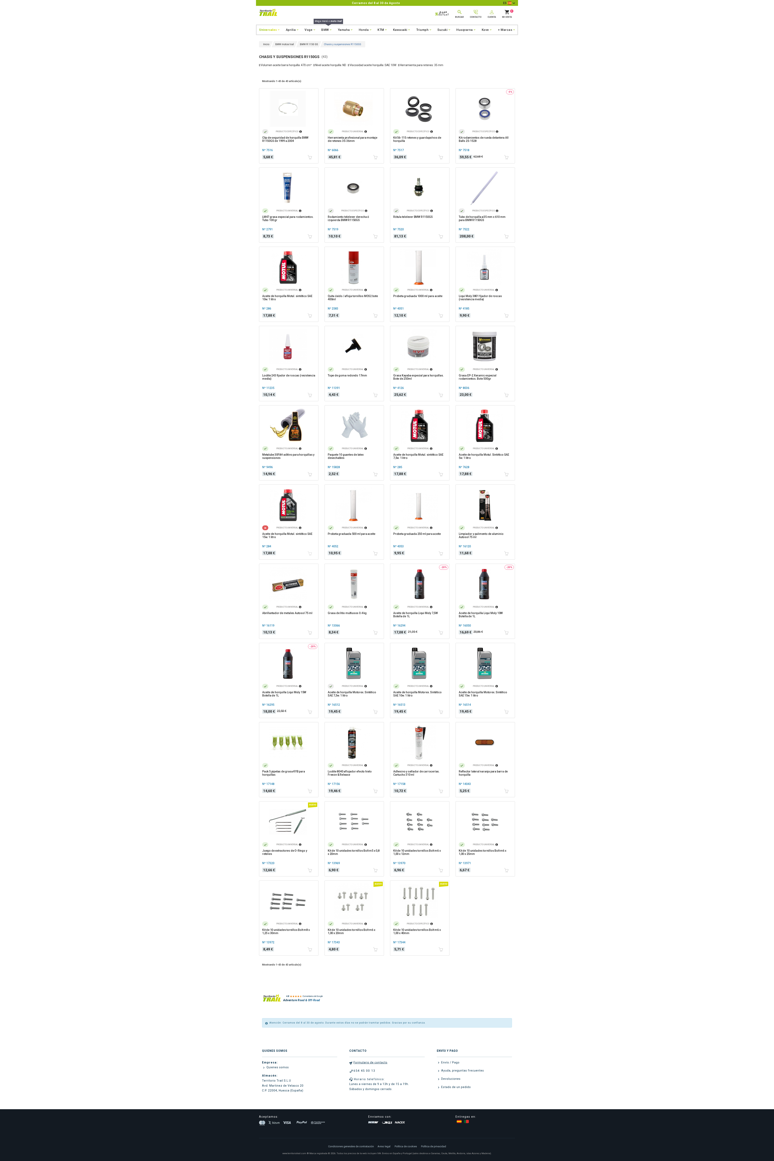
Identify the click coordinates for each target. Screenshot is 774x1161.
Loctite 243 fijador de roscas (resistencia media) (288, 377)
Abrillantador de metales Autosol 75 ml (287, 613)
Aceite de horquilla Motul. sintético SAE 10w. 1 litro (287, 297)
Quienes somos (277, 1067)
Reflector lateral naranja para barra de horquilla (483, 773)
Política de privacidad (433, 1146)
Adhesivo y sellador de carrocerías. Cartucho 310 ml (416, 773)
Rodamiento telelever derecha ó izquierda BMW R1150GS (348, 218)
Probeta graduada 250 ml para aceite (417, 533)
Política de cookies (406, 1146)
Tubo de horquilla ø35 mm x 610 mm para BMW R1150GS (482, 218)
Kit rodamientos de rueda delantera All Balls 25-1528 (483, 139)
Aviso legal (384, 1146)
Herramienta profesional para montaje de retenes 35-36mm (352, 139)
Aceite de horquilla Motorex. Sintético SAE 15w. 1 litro (483, 694)
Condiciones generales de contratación (351, 1146)
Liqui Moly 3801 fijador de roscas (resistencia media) (480, 297)
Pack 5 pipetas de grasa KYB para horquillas (283, 773)
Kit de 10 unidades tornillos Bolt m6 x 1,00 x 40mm (417, 931)
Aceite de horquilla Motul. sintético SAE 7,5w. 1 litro (418, 456)
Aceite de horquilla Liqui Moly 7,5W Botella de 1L (415, 614)
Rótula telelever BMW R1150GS (413, 216)
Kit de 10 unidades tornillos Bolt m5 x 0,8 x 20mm (354, 852)
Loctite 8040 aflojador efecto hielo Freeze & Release (350, 773)
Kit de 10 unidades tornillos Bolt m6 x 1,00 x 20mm (351, 931)
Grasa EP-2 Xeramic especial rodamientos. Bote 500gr (477, 377)
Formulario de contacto (370, 1062)
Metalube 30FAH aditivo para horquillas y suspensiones (288, 456)
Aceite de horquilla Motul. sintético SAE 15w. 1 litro (287, 535)
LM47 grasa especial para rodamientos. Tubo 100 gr (288, 218)
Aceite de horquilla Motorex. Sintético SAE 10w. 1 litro (417, 694)
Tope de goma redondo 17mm (347, 375)
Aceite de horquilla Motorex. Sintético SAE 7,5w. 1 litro (352, 694)
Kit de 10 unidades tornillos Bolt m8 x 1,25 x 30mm (286, 931)
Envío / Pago (450, 1062)
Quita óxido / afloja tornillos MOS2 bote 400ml (353, 297)
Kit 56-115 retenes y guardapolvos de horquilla (417, 139)
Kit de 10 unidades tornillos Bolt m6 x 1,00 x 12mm (417, 852)
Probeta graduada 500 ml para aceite (351, 533)
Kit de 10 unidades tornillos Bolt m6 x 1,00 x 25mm (482, 852)
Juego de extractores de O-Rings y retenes (284, 852)
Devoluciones (450, 1078)
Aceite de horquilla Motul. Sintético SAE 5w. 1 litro (484, 456)
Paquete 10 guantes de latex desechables (346, 456)
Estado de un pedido (455, 1087)
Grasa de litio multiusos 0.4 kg (347, 613)
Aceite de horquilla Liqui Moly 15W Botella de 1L (284, 694)
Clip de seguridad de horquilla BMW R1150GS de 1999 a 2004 (285, 139)
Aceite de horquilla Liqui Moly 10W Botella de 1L (481, 614)
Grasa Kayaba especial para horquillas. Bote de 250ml (418, 377)
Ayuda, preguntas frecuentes (462, 1070)
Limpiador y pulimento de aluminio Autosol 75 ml (481, 535)
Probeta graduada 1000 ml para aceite (417, 296)
